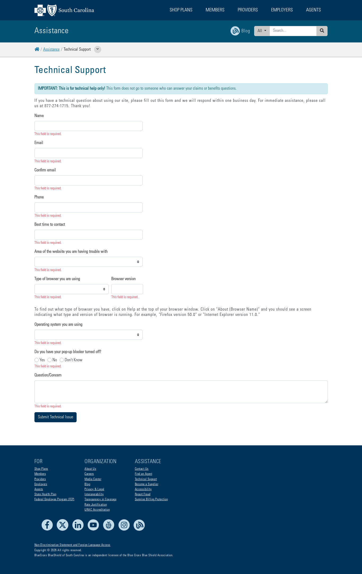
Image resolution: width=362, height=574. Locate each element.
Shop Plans (41, 469)
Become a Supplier (146, 484)
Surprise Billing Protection (151, 499)
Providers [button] (248, 10)
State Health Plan (45, 494)
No (54, 360)
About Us (90, 469)
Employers (40, 484)
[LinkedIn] (79, 530)
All (260, 31)
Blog (87, 484)
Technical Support (146, 479)
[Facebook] (48, 530)
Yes (42, 360)
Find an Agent (143, 474)
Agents (38, 489)
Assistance (51, 49)
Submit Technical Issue (55, 417)
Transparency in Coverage (100, 499)
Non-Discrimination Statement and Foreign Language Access (72, 545)
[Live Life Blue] (110, 530)
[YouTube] (94, 530)
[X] (64, 530)
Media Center (93, 479)
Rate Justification (96, 504)
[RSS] (139, 530)
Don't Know (73, 360)
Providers (40, 479)
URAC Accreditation (97, 509)
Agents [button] (313, 10)
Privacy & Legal (94, 489)
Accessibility (143, 489)
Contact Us (142, 469)
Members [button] (215, 10)
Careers (89, 474)
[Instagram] (125, 530)
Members (40, 474)
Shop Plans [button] (181, 10)
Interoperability (94, 494)
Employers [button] (282, 10)
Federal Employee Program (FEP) (54, 499)
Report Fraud (143, 494)
